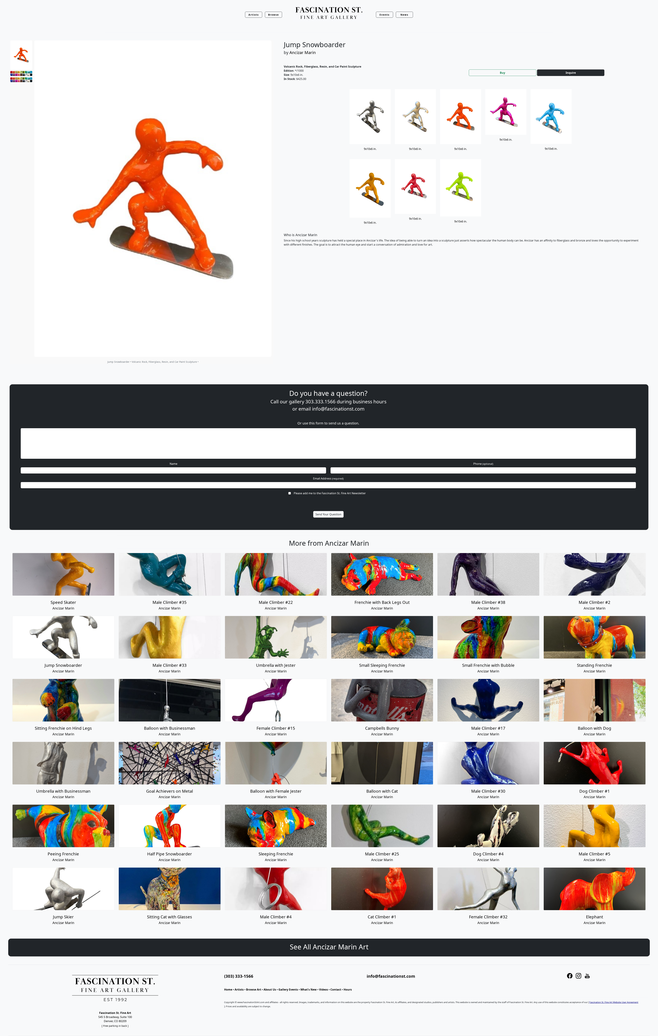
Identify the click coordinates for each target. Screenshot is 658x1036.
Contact (335, 989)
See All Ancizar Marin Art (329, 946)
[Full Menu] (329, 13)
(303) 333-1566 (238, 976)
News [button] (404, 14)
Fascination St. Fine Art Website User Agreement (613, 1002)
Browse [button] (273, 14)
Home (228, 989)
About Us (270, 989)
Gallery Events (288, 989)
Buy (502, 73)
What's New (308, 989)
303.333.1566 (320, 401)
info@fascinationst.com (338, 408)
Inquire (571, 73)
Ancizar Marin (302, 52)
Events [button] (384, 14)
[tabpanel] (463, 170)
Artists (239, 989)
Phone (483, 464)
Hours (348, 989)
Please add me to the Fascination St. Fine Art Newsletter (330, 493)
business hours (369, 401)
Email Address (328, 478)
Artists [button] (253, 14)
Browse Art (253, 989)
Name (173, 464)
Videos (323, 989)
